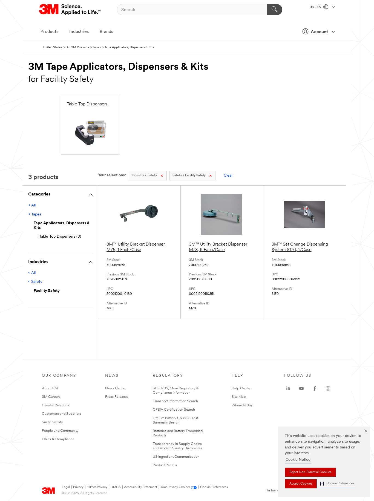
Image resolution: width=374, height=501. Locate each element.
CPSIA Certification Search (174, 409)
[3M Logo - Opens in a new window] (70, 9)
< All (32, 205)
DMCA (116, 487)
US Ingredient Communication (176, 457)
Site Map (239, 397)
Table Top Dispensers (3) (60, 237)
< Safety (35, 282)
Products (49, 32)
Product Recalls (165, 465)
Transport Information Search (175, 401)
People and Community (60, 431)
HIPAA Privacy (97, 487)
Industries (79, 32)
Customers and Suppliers (61, 414)
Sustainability (52, 422)
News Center (115, 388)
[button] (337, 483)
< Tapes (34, 214)
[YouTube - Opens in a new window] (301, 388)
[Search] (274, 9)
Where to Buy (242, 405)
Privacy (78, 487)
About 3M (50, 388)
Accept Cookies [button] (300, 483)
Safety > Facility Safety (189, 175)
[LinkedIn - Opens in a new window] (288, 388)
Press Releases (116, 397)
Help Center (241, 388)
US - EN (316, 7)
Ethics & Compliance (58, 439)
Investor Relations (55, 405)
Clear (228, 176)
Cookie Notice (298, 460)
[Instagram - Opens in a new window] (328, 388)
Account (319, 32)
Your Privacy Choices (175, 487)
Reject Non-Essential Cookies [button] (310, 472)
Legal (66, 487)
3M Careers (51, 397)
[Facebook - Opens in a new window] (315, 388)
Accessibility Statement (140, 487)
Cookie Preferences (214, 487)
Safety (144, 175)
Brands (106, 32)
